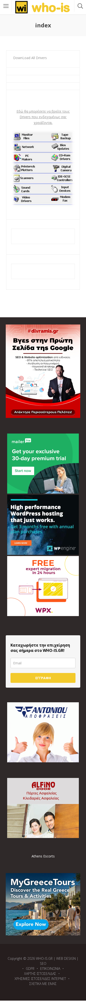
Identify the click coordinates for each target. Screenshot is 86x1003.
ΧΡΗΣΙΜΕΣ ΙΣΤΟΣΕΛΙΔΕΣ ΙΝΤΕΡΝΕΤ (40, 978)
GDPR (30, 968)
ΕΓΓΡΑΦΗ (43, 678)
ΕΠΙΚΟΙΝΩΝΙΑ (50, 968)
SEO (43, 963)
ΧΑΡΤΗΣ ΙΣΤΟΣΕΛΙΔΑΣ (40, 973)
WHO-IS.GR (44, 958)
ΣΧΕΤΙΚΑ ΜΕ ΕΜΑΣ (43, 983)
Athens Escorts (43, 856)
